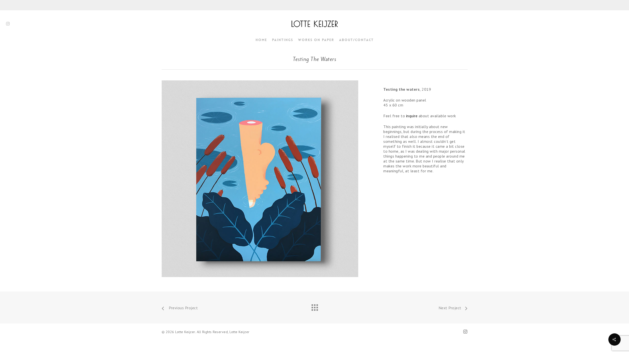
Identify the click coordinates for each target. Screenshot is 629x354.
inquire (412, 115)
